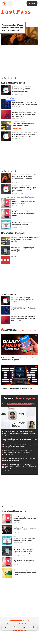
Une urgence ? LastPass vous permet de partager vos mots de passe (25, 572)
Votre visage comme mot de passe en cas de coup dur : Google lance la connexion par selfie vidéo (18, 433)
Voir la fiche (17, 129)
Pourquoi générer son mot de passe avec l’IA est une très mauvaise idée (19, 440)
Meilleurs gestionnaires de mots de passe (21, 404)
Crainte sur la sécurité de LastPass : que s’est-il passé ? (24, 202)
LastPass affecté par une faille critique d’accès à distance (24, 539)
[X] (13, 624)
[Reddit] (22, 624)
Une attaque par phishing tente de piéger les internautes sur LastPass (24, 103)
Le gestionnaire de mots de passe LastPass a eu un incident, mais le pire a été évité (24, 189)
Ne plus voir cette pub (8, 78)
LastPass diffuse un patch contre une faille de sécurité (25, 529)
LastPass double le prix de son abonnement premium (23, 223)
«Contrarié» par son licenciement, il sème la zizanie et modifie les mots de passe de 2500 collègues (18, 452)
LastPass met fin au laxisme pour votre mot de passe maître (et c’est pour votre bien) (24, 114)
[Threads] (31, 624)
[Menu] (10, 3)
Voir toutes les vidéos (29, 330)
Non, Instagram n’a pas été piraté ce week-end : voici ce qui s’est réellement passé (19, 446)
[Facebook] (19, 624)
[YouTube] (7, 624)
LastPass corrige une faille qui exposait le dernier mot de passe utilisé (23, 213)
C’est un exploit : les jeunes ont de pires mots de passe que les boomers (18, 459)
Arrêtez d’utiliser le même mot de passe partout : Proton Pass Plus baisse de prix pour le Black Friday (19, 466)
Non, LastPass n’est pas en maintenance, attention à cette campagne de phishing (23, 89)
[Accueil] (4, 3)
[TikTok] (10, 624)
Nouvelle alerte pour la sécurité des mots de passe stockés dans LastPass (24, 518)
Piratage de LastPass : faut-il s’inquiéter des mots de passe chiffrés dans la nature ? (12, 28)
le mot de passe (25, 398)
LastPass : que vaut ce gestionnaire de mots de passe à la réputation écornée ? (24, 239)
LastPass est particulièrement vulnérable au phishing (24, 561)
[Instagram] (16, 624)
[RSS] (25, 624)
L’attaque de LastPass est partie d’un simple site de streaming (23, 135)
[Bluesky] (28, 624)
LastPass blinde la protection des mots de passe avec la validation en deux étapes (23, 249)
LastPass (14, 257)
